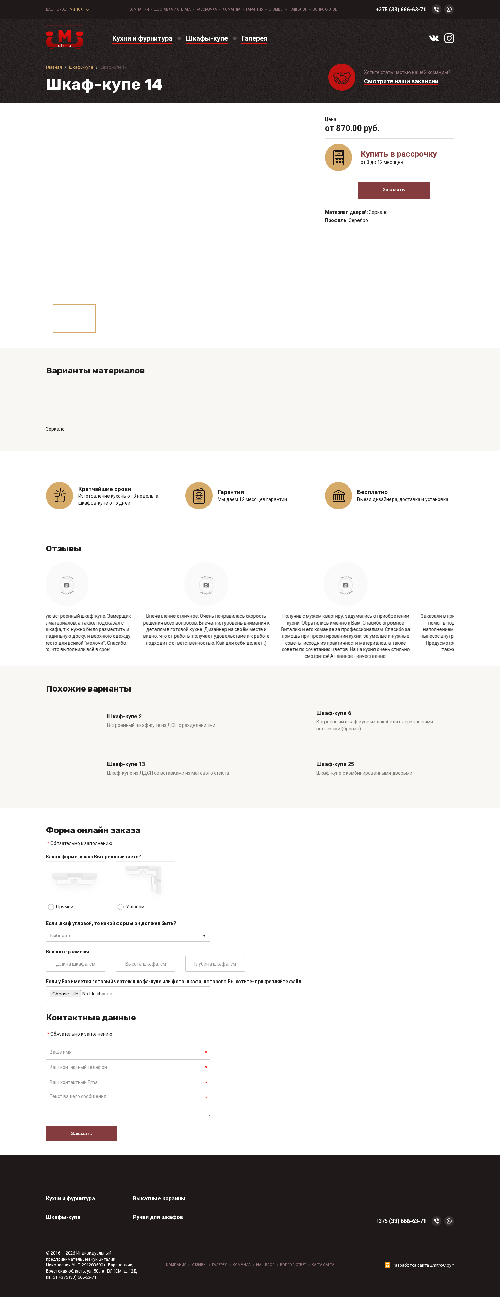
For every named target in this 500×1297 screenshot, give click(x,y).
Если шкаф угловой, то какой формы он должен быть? (111, 923)
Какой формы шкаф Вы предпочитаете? (93, 856)
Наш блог (298, 9)
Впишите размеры (67, 951)
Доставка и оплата (172, 9)
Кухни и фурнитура (70, 1198)
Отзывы (276, 9)
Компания (139, 9)
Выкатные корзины (159, 1198)
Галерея (219, 1265)
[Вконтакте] (434, 38)
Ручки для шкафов (158, 1217)
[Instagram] (449, 38)
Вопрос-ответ (326, 9)
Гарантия (254, 9)
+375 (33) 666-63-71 (401, 9)
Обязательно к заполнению (79, 843)
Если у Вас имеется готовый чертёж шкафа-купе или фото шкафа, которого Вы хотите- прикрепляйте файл (173, 981)
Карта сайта (323, 1265)
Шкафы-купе (63, 1217)
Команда (231, 9)
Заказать (394, 189)
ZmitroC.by (440, 1265)
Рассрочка (206, 9)
